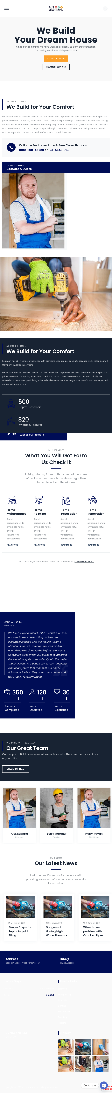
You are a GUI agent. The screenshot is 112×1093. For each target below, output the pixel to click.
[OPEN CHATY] (104, 1085)
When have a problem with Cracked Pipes (92, 931)
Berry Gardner (56, 834)
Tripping (62, 1022)
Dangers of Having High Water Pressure (55, 931)
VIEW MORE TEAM (15, 769)
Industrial (62, 1000)
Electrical (62, 988)
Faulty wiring (64, 994)
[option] (37, 651)
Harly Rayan (93, 834)
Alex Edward (18, 834)
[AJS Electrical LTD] (55, 8)
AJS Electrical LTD (31, 1087)
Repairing (63, 1017)
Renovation (64, 1011)
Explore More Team (84, 561)
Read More (12, 545)
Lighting (62, 1005)
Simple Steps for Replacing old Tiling (18, 931)
